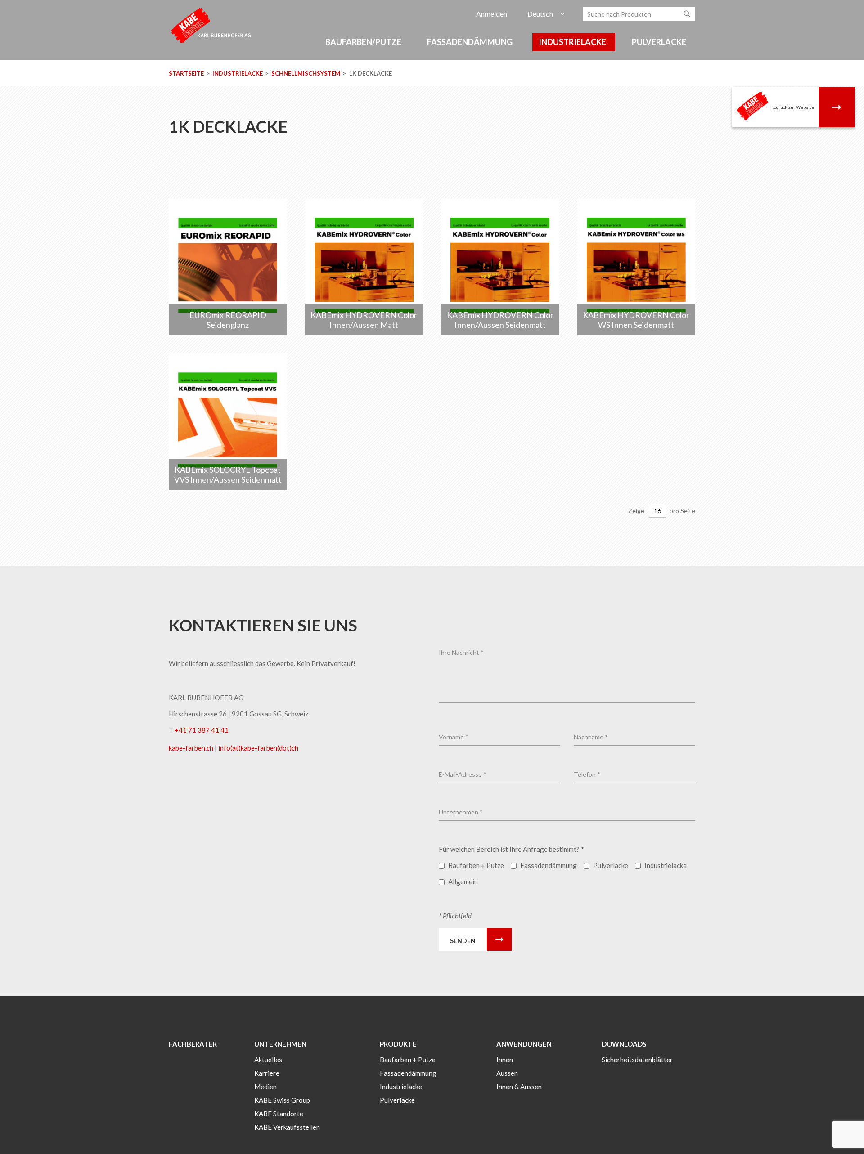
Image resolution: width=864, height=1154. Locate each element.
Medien (265, 1086)
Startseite (187, 73)
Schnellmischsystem (306, 73)
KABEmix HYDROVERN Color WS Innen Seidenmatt (636, 320)
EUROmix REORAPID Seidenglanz (227, 320)
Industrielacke (238, 73)
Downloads (624, 1044)
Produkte (398, 1044)
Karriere (266, 1073)
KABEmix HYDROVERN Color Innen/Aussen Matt (363, 320)
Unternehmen (280, 1044)
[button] (546, 14)
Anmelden (491, 13)
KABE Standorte (278, 1113)
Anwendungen (524, 1044)
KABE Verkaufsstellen (287, 1127)
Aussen (507, 1073)
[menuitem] (364, 42)
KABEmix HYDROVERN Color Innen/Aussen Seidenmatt (500, 320)
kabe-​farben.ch (192, 748)
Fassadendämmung (408, 1073)
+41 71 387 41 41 (202, 730)
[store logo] (211, 25)
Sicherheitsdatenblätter (637, 1060)
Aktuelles (268, 1060)
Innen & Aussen (519, 1086)
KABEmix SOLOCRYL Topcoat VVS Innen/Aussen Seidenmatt (228, 474)
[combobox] (639, 14)
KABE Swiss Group (282, 1100)
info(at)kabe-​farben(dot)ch (258, 748)
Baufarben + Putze (408, 1060)
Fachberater (193, 1044)
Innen (504, 1060)
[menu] (432, 46)
